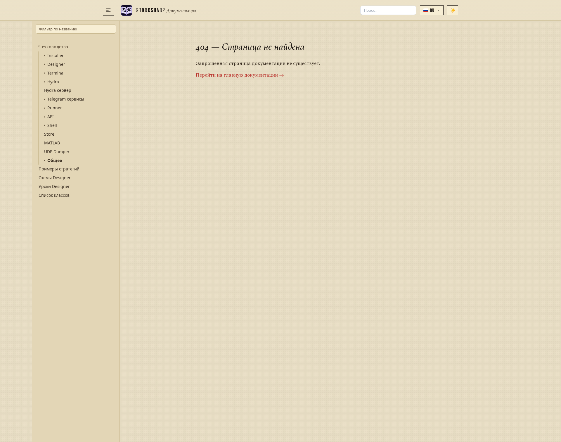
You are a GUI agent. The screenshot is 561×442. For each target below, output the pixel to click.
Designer (56, 64)
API (50, 116)
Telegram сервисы (65, 99)
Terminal (56, 73)
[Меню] (108, 10)
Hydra (53, 81)
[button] (432, 10)
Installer (55, 55)
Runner (54, 107)
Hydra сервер (57, 90)
